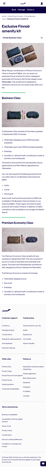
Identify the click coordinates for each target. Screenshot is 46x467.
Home (4, 16)
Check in (30, 10)
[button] (4, 3)
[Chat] (43, 463)
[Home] (23, 3)
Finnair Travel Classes (15, 16)
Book (14, 10)
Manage (21, 10)
